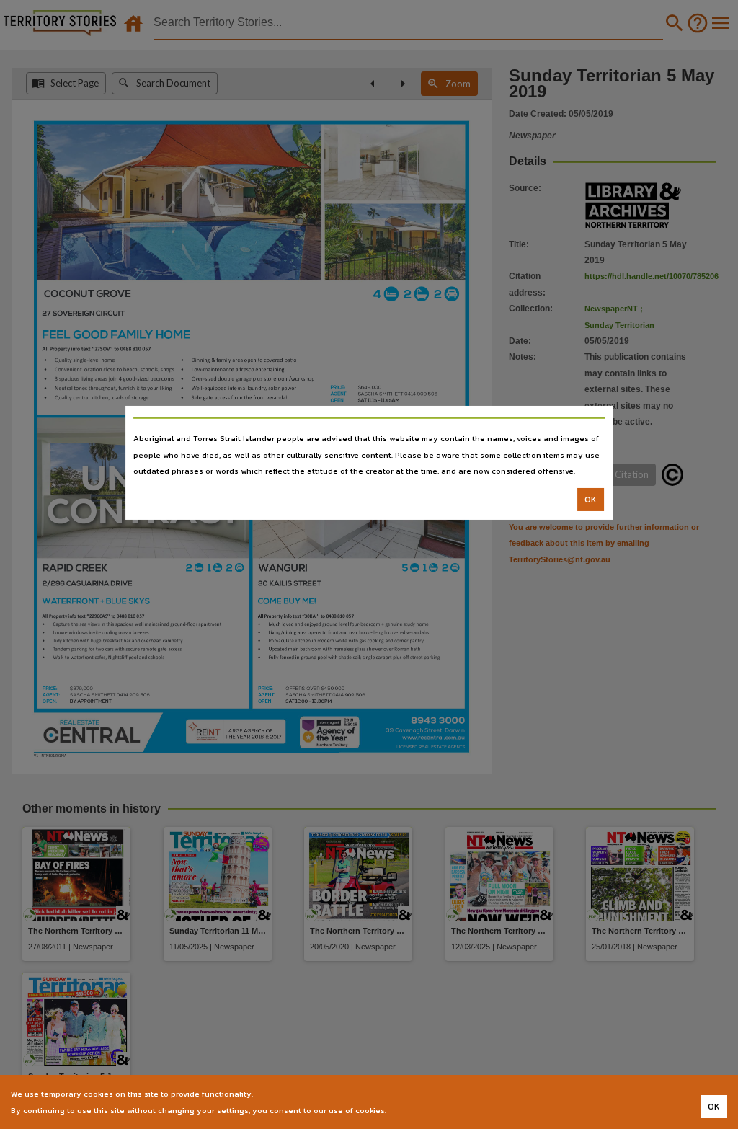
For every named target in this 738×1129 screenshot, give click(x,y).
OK (590, 499)
